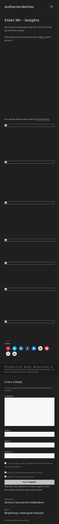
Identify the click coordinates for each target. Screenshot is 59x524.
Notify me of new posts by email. (20, 477)
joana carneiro (45, 369)
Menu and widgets (51, 9)
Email (8, 441)
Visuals (38, 367)
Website (8, 452)
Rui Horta (15, 369)
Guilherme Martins (19, 7)
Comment (9, 396)
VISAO (41, 37)
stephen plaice (33, 372)
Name (8, 430)
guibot (29, 367)
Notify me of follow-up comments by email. (25, 472)
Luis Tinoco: (43, 119)
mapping (13, 372)
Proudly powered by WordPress (17, 520)
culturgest (30, 369)
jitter (37, 369)
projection (22, 372)
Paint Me (45, 367)
